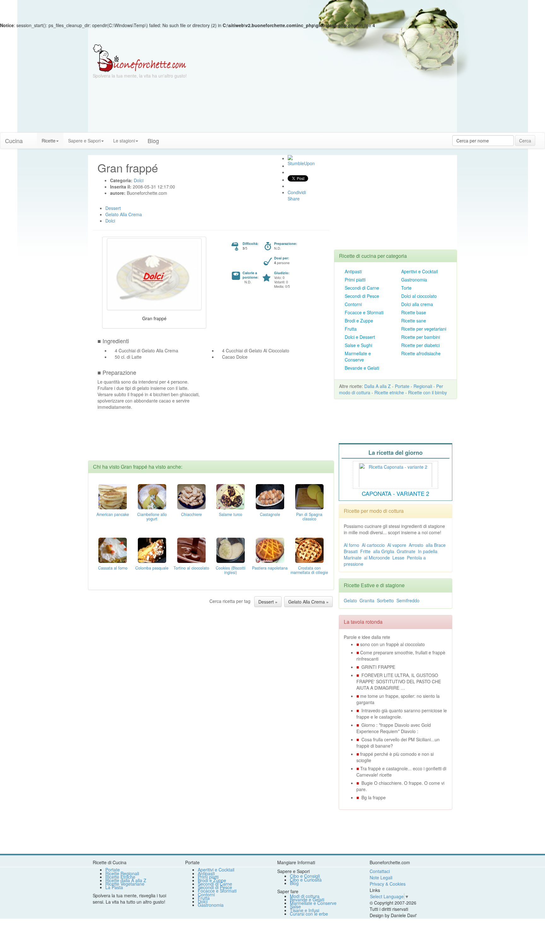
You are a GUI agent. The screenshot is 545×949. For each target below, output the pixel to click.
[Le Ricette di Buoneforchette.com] (139, 58)
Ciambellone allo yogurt (152, 517)
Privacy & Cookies (388, 884)
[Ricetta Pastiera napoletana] (270, 550)
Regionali (422, 386)
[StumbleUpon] (290, 157)
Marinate (352, 557)
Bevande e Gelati (362, 368)
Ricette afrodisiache (421, 353)
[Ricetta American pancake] (112, 496)
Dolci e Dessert (360, 337)
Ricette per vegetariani (423, 329)
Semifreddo (407, 600)
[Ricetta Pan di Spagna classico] (309, 496)
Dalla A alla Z (377, 386)
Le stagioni (124, 140)
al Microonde (377, 557)
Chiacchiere (191, 514)
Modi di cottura (304, 896)
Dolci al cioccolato (419, 296)
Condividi (297, 192)
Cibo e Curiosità (306, 880)
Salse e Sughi (358, 345)
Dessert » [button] (268, 602)
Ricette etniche (389, 392)
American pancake (113, 514)
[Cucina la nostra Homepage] (32, 137)
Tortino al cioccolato (191, 568)
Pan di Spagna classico (309, 517)
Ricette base (413, 312)
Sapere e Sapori (84, 140)
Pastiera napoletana (270, 568)
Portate (402, 386)
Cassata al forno (112, 568)
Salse (295, 906)
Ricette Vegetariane (124, 884)
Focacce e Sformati (364, 312)
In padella (427, 551)
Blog (294, 883)
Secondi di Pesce (362, 296)
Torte (406, 288)
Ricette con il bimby (427, 392)
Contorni (353, 304)
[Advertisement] (334, 88)
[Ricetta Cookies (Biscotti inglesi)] (230, 550)
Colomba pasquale (151, 568)
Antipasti (353, 271)
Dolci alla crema (417, 304)
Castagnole (270, 514)
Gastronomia (414, 279)
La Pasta (114, 887)
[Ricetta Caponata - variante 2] (395, 474)
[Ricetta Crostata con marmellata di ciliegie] (309, 550)
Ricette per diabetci (420, 345)
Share (294, 198)
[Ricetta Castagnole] (270, 496)
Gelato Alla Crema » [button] (308, 602)
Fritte (365, 551)
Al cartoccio (373, 545)
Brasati (351, 551)
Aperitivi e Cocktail (419, 271)
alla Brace (436, 545)
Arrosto (416, 545)
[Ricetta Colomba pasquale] (152, 550)
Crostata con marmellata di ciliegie (309, 570)
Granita (367, 600)
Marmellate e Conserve (358, 356)
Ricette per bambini (420, 337)
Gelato (350, 600)
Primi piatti (355, 279)
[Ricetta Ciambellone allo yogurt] (152, 496)
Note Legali (381, 877)
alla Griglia (383, 551)
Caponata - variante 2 (395, 493)
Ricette (49, 140)
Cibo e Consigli (305, 876)
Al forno (351, 545)
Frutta (351, 329)
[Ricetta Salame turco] (230, 496)
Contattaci (380, 871)
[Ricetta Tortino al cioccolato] (191, 550)
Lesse (398, 557)
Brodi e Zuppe (359, 320)
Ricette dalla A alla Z (125, 880)
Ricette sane (413, 320)
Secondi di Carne (362, 288)
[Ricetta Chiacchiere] (191, 496)
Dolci (203, 901)
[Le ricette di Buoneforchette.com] (272, 36)
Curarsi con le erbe (309, 914)
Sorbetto (385, 600)
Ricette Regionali (122, 873)
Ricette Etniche (120, 877)
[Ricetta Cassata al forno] (112, 550)
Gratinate (406, 551)
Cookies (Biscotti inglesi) (230, 570)
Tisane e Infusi (304, 910)
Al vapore (396, 545)
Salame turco (230, 514)
